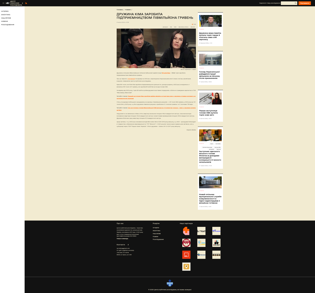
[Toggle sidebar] (3, 3)
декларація (131, 78)
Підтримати (304, 3)
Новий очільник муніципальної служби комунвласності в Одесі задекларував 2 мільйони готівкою (210, 198)
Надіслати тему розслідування (269, 3)
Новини (124, 3)
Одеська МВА (217, 147)
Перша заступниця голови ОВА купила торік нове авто (208, 113)
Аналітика (100, 3)
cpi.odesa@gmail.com (123, 248)
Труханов (218, 149)
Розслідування (137, 3)
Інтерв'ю (89, 3)
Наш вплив (113, 3)
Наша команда (122, 238)
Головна (120, 9)
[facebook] (22, 3)
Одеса (211, 143)
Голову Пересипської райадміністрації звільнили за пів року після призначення (209, 75)
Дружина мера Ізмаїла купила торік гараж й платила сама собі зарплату (210, 36)
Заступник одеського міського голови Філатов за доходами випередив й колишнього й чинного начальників (210, 156)
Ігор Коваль (218, 143)
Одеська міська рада (207, 147)
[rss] (26, 3)
